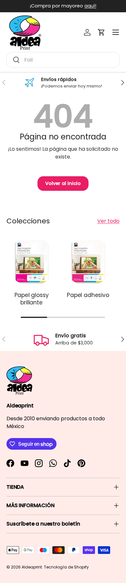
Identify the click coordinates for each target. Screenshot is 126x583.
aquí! (90, 6)
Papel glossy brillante (32, 299)
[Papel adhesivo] (88, 261)
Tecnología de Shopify (66, 567)
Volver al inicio (63, 183)
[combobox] (63, 59)
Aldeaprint (32, 567)
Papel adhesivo (88, 295)
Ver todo (108, 221)
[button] (101, 32)
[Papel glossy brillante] (31, 261)
